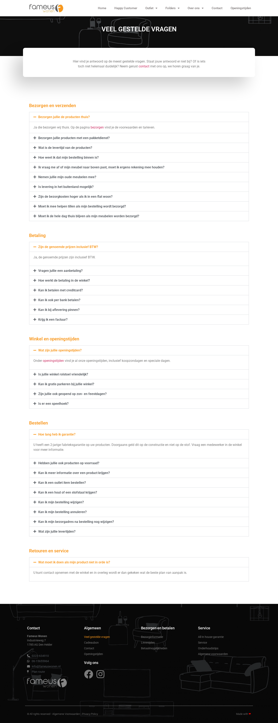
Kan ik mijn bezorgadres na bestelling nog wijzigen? (76, 522)
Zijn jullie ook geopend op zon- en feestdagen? (72, 394)
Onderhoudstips (208, 648)
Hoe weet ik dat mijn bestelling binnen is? (68, 157)
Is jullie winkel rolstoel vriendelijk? (63, 374)
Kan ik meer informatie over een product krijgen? (74, 473)
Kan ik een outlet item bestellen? (62, 483)
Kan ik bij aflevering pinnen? (59, 310)
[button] (139, 117)
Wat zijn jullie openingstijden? (60, 350)
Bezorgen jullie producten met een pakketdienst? (74, 138)
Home (102, 8)
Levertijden (148, 642)
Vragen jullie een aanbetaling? (60, 271)
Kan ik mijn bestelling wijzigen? (61, 502)
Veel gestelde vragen (97, 637)
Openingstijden (241, 8)
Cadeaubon (91, 642)
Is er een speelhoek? (53, 404)
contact (144, 66)
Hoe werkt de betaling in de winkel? (64, 280)
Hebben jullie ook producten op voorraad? (68, 463)
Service (202, 642)
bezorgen (97, 127)
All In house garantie (211, 637)
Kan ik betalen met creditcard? (60, 290)
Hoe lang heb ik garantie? (57, 434)
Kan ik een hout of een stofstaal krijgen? (67, 492)
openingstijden (53, 361)
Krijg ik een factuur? (53, 319)
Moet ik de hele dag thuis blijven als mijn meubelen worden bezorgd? (88, 216)
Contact (217, 8)
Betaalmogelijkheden (154, 648)
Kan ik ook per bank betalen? (59, 300)
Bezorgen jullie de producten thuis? (64, 117)
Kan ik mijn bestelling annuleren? (62, 512)
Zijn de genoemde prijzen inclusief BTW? (68, 247)
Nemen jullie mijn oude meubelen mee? (67, 177)
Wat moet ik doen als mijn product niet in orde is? (74, 562)
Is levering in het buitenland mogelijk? (66, 187)
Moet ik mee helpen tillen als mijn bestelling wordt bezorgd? (82, 206)
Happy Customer (125, 8)
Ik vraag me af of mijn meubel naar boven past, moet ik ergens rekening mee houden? (101, 167)
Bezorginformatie (152, 637)
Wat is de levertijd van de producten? (65, 148)
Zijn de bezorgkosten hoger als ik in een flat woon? (75, 197)
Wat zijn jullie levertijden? (57, 531)
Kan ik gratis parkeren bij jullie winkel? (66, 384)
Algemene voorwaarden (213, 654)
